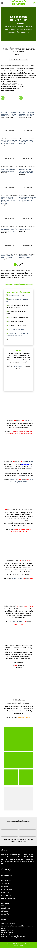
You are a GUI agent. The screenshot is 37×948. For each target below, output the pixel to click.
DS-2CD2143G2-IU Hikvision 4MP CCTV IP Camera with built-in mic (26, 142)
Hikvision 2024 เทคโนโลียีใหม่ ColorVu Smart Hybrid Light (20, 530)
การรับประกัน (5, 914)
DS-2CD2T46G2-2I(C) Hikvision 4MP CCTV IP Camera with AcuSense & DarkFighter (27, 199)
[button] (2, 3)
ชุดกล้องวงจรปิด (6, 880)
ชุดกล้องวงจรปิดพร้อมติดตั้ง (26, 778)
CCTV (21, 295)
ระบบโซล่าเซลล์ (12, 329)
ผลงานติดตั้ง (5, 892)
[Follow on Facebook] (2, 869)
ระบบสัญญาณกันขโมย (14, 299)
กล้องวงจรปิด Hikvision (16, 48)
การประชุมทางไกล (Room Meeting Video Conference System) (17, 334)
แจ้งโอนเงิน (4, 911)
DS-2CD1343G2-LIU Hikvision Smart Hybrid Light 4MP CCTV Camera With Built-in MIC (27, 114)
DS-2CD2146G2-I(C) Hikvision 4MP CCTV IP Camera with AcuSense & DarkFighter (9, 169)
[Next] (21, 264)
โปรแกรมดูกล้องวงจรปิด (8, 898)
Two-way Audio (28, 461)
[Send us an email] (6, 869)
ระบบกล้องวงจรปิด (13, 295)
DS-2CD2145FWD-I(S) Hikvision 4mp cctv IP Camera (27, 256)
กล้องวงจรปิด (18, 745)
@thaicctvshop (18, 366)
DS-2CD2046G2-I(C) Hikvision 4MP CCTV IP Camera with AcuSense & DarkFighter (9, 142)
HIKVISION (4, 886)
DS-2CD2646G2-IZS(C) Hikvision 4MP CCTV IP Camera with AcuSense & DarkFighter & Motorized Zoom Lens (8, 200)
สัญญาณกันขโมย (6, 889)
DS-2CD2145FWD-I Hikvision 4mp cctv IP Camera (8, 256)
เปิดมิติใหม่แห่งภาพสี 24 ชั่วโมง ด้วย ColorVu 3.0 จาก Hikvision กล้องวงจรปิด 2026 (18, 433)
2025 (31, 467)
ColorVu (25, 606)
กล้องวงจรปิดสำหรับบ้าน (8, 895)
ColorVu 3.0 (27, 420)
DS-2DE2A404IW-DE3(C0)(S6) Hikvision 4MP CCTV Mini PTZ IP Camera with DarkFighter (9, 229)
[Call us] (9, 869)
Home (5, 48)
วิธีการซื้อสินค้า (5, 908)
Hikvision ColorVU (24, 717)
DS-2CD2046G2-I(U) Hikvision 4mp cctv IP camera (27, 228)
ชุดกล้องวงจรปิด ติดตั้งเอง (10, 778)
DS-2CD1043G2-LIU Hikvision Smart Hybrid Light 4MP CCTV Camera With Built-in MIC (9, 114)
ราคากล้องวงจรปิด (6, 883)
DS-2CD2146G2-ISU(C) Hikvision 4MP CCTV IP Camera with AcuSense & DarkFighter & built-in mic (26, 170)
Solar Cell (21, 329)
